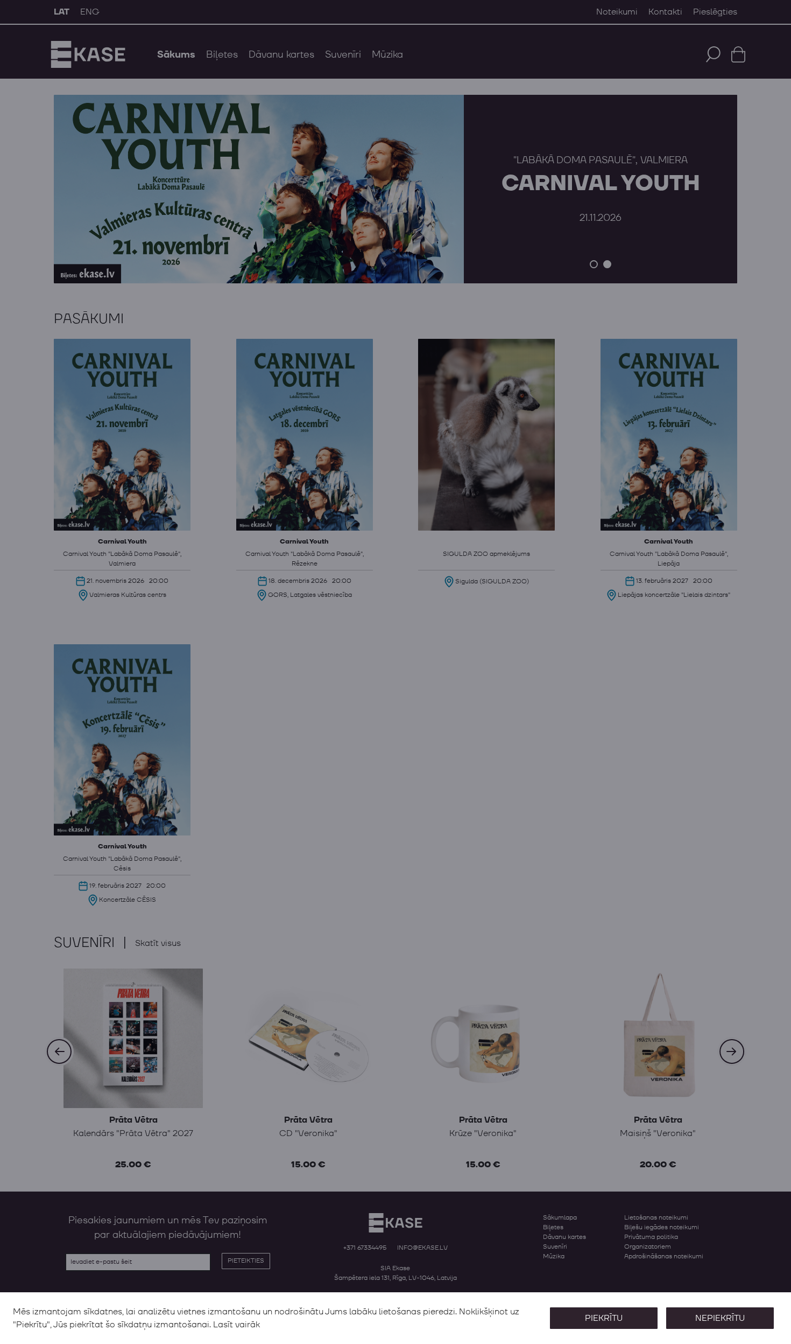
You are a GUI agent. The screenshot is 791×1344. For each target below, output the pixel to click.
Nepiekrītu (720, 1318)
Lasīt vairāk (236, 1325)
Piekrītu (604, 1318)
